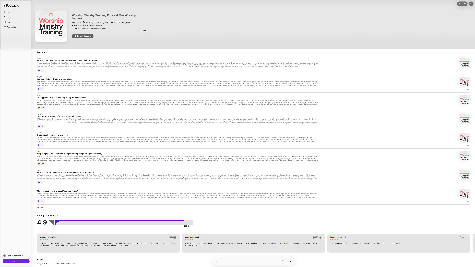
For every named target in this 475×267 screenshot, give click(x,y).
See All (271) (42, 207)
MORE (144, 31)
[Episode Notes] (283, 261)
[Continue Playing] (287, 261)
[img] (11, 5)
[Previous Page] (34, 243)
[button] (16, 12)
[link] (43, 52)
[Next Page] (472, 243)
